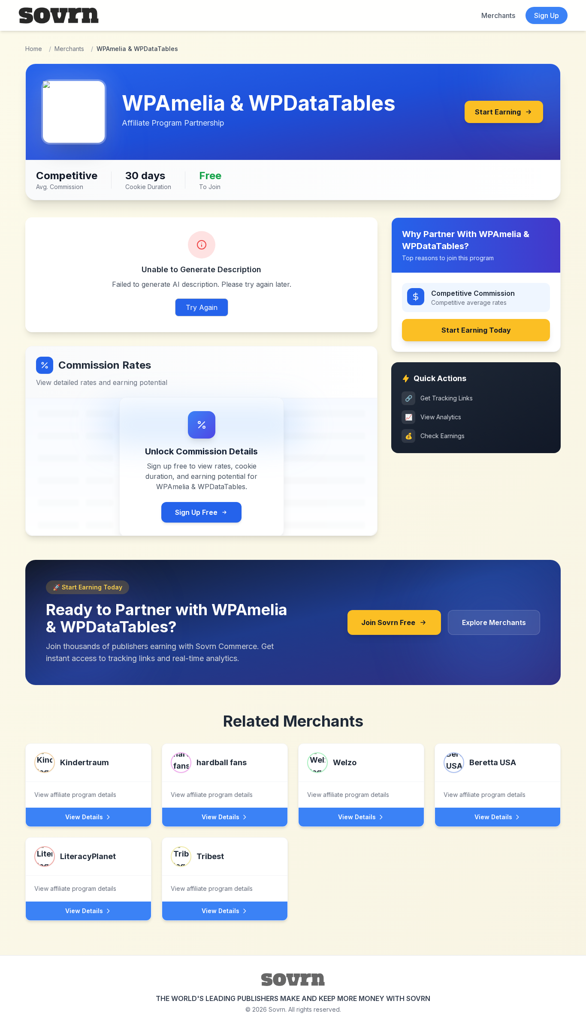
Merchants (498, 15)
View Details (84, 817)
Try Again (201, 307)
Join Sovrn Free (388, 622)
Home (33, 48)
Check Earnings (435, 435)
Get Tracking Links (439, 398)
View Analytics (433, 417)
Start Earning (498, 112)
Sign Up (546, 15)
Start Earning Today (476, 330)
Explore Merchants (494, 622)
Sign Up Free (196, 512)
